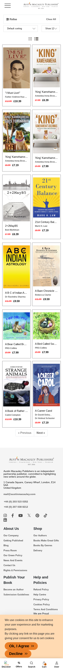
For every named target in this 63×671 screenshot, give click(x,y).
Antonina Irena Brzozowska (46, 96)
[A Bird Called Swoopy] (46, 325)
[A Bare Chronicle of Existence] (46, 265)
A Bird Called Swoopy (46, 343)
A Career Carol (43, 410)
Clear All (51, 19)
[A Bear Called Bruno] (16, 326)
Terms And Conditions (45, 609)
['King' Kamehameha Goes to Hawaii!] (16, 132)
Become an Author (14, 589)
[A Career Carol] (46, 385)
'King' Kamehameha (46, 91)
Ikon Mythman (12, 230)
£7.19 (15, 165)
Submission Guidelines (16, 594)
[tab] (30, 38)
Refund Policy (41, 589)
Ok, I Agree (19, 646)
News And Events (13, 560)
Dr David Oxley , (43, 415)
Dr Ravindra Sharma (15, 297)
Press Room (10, 550)
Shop (37, 529)
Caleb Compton (12, 415)
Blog (6, 545)
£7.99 (45, 166)
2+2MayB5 (11, 225)
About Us (11, 529)
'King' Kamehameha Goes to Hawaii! (16, 156)
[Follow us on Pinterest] (38, 515)
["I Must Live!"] (16, 67)
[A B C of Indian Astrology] (16, 266)
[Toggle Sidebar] (8, 5)
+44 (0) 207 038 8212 (16, 506)
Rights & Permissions (15, 570)
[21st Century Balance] (46, 197)
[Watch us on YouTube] (21, 515)
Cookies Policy (41, 604)
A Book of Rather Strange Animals (16, 410)
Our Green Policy (13, 555)
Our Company (11, 535)
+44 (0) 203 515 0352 (16, 501)
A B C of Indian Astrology (16, 292)
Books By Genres (42, 545)
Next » (41, 432)
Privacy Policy (41, 599)
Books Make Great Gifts (46, 540)
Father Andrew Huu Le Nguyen (16, 97)
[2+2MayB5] (16, 199)
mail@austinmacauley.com (19, 494)
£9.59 (16, 301)
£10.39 (17, 101)
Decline (16, 653)
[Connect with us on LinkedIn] (5, 520)
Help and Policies (40, 580)
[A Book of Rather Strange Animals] (16, 385)
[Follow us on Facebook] (13, 515)
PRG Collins (11, 348)
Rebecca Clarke (43, 295)
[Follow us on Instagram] (6, 515)
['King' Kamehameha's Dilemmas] (46, 132)
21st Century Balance (46, 221)
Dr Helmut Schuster (45, 418)
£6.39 (45, 100)
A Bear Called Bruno (16, 344)
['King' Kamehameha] (46, 67)
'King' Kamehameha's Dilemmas (46, 157)
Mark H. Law (41, 226)
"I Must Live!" (12, 92)
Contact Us (9, 565)
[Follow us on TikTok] (45, 515)
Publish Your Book (14, 580)
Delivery (37, 550)
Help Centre (39, 594)
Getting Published (13, 540)
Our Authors (40, 535)
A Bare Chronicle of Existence (46, 290)
